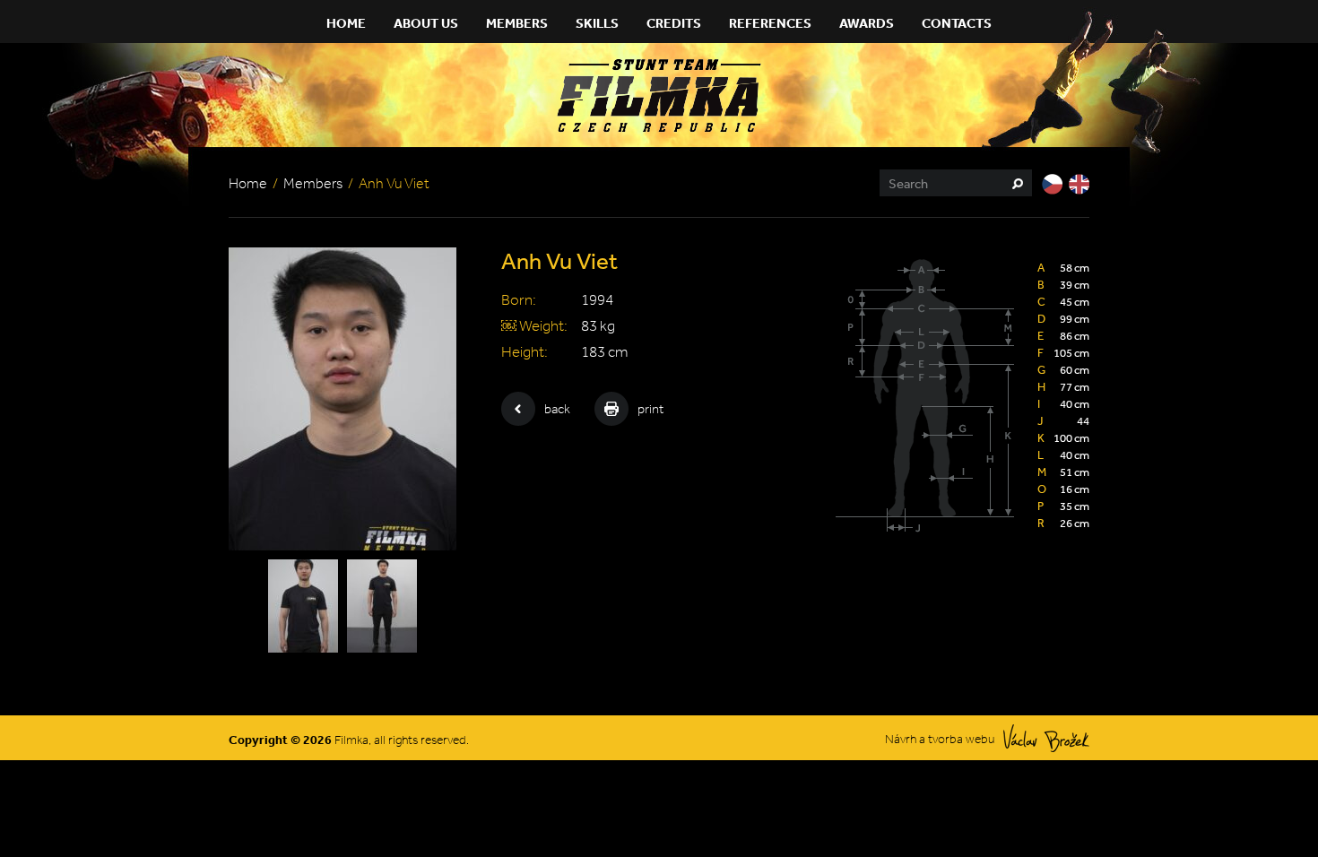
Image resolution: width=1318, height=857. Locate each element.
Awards (866, 22)
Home (346, 22)
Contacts (957, 22)
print (650, 409)
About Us (426, 22)
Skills (597, 22)
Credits (673, 22)
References (770, 22)
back (557, 409)
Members (517, 22)
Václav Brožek (1046, 738)
